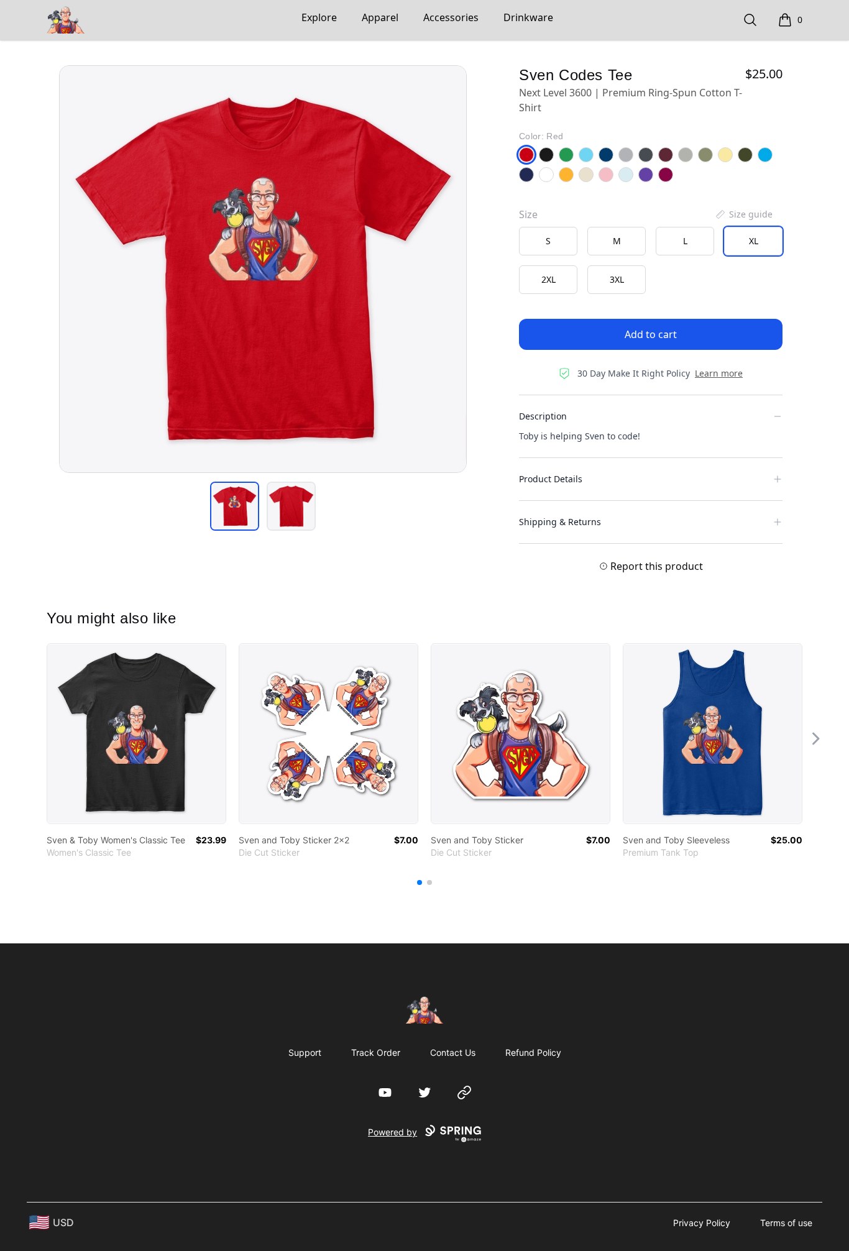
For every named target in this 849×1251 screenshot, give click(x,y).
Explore (319, 17)
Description (543, 416)
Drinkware (528, 17)
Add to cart (651, 334)
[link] (136, 733)
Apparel (380, 17)
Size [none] (528, 214)
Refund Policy (533, 1052)
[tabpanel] (263, 269)
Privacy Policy (701, 1222)
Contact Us (452, 1052)
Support (304, 1052)
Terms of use (786, 1222)
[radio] (548, 241)
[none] (743, 214)
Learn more (719, 373)
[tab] (234, 506)
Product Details (550, 479)
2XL (548, 279)
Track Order (375, 1052)
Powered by (392, 1132)
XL (753, 241)
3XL (617, 279)
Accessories (451, 17)
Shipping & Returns (560, 522)
